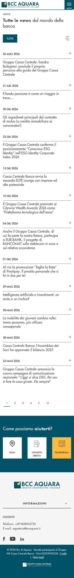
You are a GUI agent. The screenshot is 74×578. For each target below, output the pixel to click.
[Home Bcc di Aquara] (20, 5)
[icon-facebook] (4, 539)
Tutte (10, 38)
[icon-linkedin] (22, 539)
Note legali (38, 557)
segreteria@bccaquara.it (26, 528)
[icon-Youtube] (13, 539)
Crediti (63, 553)
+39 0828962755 (25, 524)
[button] (69, 5)
